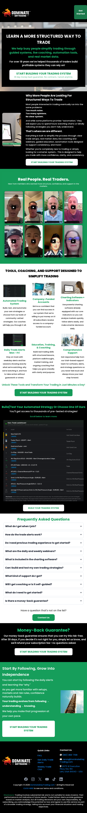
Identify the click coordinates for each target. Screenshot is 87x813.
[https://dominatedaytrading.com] (16, 12)
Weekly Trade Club (44, 768)
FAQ (39, 755)
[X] (40, 779)
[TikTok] (54, 779)
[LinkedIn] (61, 779)
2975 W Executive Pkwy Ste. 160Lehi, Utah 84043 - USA (71, 769)
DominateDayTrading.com (42, 785)
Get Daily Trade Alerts (45, 761)
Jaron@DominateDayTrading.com (72, 760)
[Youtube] (47, 779)
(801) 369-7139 (69, 754)
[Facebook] (25, 779)
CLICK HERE (28, 788)
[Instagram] (32, 779)
